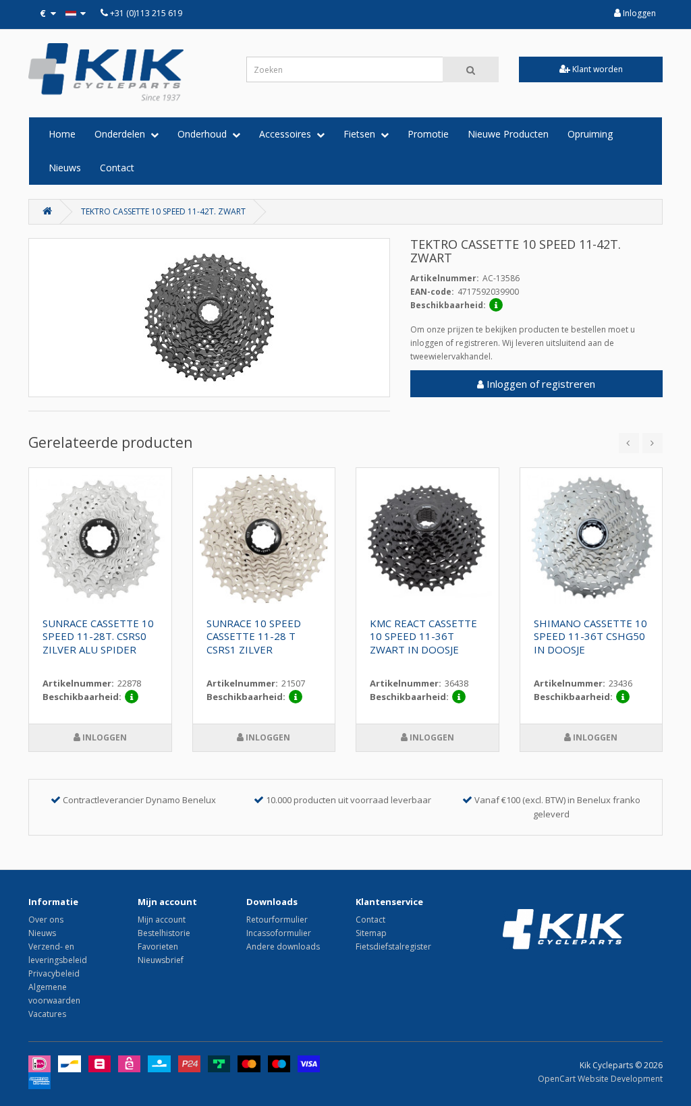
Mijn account (162, 919)
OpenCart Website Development (600, 1078)
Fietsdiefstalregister (393, 946)
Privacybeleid (54, 973)
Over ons (45, 919)
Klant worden (596, 69)
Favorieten (158, 946)
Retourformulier (277, 919)
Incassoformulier (278, 933)
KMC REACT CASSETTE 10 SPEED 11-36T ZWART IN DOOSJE (423, 636)
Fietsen (362, 133)
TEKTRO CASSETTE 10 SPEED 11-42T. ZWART (163, 211)
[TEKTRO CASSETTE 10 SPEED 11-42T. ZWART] (209, 317)
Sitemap (371, 933)
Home (62, 133)
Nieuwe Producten (508, 133)
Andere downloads (283, 946)
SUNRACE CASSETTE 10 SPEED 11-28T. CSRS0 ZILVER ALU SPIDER (98, 636)
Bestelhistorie (164, 933)
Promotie (428, 133)
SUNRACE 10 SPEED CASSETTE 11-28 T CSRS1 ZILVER (253, 636)
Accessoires (287, 133)
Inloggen (638, 13)
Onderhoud (204, 133)
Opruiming (590, 133)
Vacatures (47, 1014)
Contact (117, 167)
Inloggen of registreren (539, 383)
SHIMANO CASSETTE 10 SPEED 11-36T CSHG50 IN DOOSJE (590, 636)
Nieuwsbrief (161, 960)
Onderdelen (122, 133)
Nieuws (65, 167)
